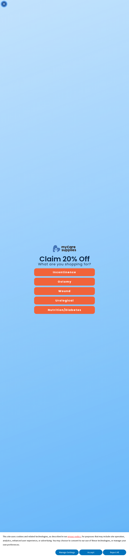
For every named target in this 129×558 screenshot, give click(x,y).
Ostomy (64, 282)
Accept (90, 552)
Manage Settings (67, 552)
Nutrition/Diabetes (64, 310)
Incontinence (64, 272)
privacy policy (74, 536)
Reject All (114, 552)
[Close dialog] (4, 4)
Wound (64, 291)
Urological (64, 300)
